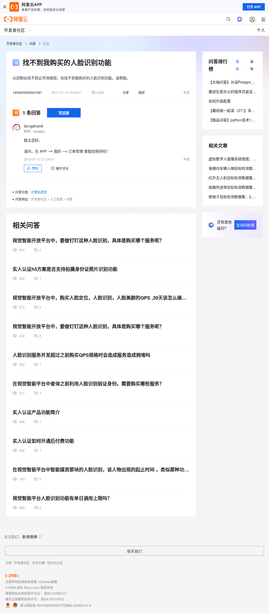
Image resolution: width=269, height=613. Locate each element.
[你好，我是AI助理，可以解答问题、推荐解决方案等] (239, 19)
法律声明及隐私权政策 (21, 581)
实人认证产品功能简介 (36, 412)
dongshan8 (33, 125)
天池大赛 (38, 562)
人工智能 (56, 199)
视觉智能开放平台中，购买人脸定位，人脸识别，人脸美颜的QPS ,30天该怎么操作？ (101, 297)
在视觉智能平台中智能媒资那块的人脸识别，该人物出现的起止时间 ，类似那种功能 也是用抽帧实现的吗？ (101, 469)
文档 (8, 562)
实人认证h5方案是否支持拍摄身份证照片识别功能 (65, 269)
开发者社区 (14, 43)
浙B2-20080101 (55, 593)
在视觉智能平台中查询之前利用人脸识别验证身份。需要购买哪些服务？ (88, 383)
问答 (32, 43)
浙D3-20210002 (52, 599)
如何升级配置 (220, 101)
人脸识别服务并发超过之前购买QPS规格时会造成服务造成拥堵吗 (81, 355)
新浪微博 (29, 536)
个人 (261, 30)
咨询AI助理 (245, 225)
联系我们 (134, 551)
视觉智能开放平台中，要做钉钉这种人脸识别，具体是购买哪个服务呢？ (88, 240)
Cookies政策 (48, 581)
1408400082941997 (27, 92)
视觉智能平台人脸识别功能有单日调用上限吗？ (62, 498)
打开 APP (254, 6)
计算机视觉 (39, 192)
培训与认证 (55, 562)
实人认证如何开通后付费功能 (43, 440)
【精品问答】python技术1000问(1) (237, 119)
